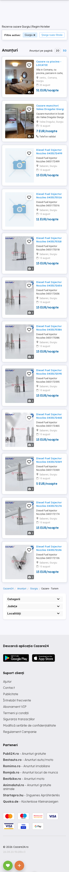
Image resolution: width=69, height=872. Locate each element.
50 (64, 50)
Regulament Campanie (20, 732)
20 (57, 50)
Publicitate (10, 694)
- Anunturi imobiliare (26, 766)
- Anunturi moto (23, 779)
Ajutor (7, 681)
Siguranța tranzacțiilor (19, 719)
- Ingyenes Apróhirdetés (31, 795)
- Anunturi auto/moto (28, 760)
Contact (9, 688)
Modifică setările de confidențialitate (29, 725)
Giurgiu (29, 35)
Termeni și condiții (16, 713)
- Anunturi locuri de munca (30, 772)
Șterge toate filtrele (51, 35)
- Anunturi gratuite (24, 754)
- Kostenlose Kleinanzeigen (30, 801)
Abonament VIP (14, 707)
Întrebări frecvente (17, 700)
